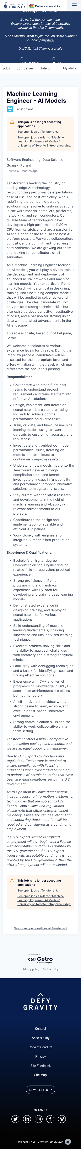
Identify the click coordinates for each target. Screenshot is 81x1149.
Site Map (40, 1075)
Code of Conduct (40, 1047)
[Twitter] (15, 1119)
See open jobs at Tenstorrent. (37, 131)
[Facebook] (50, 1119)
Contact (40, 1028)
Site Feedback (41, 1065)
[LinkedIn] (27, 1119)
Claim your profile (50, 48)
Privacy (40, 1056)
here (50, 40)
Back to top (68, 1142)
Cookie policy (51, 969)
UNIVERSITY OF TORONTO (33, 1141)
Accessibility (40, 1038)
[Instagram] (39, 1119)
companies (25, 68)
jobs (6, 68)
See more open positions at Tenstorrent (40, 928)
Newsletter (39, 1090)
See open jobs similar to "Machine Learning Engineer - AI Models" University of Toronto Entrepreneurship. (44, 141)
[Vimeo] (62, 1119)
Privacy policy (31, 969)
